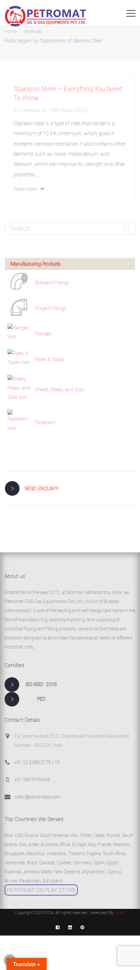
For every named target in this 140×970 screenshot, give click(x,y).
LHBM (120, 912)
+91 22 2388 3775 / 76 (37, 762)
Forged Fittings (50, 308)
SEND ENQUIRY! (42, 489)
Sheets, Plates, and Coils (60, 390)
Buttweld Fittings (52, 283)
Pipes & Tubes (50, 359)
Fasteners (45, 422)
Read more (25, 189)
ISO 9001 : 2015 (41, 684)
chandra (30, 110)
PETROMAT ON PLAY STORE (41, 890)
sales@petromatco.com (37, 797)
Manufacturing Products (35, 264)
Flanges (43, 334)
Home (11, 31)
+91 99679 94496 (32, 779)
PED (41, 699)
